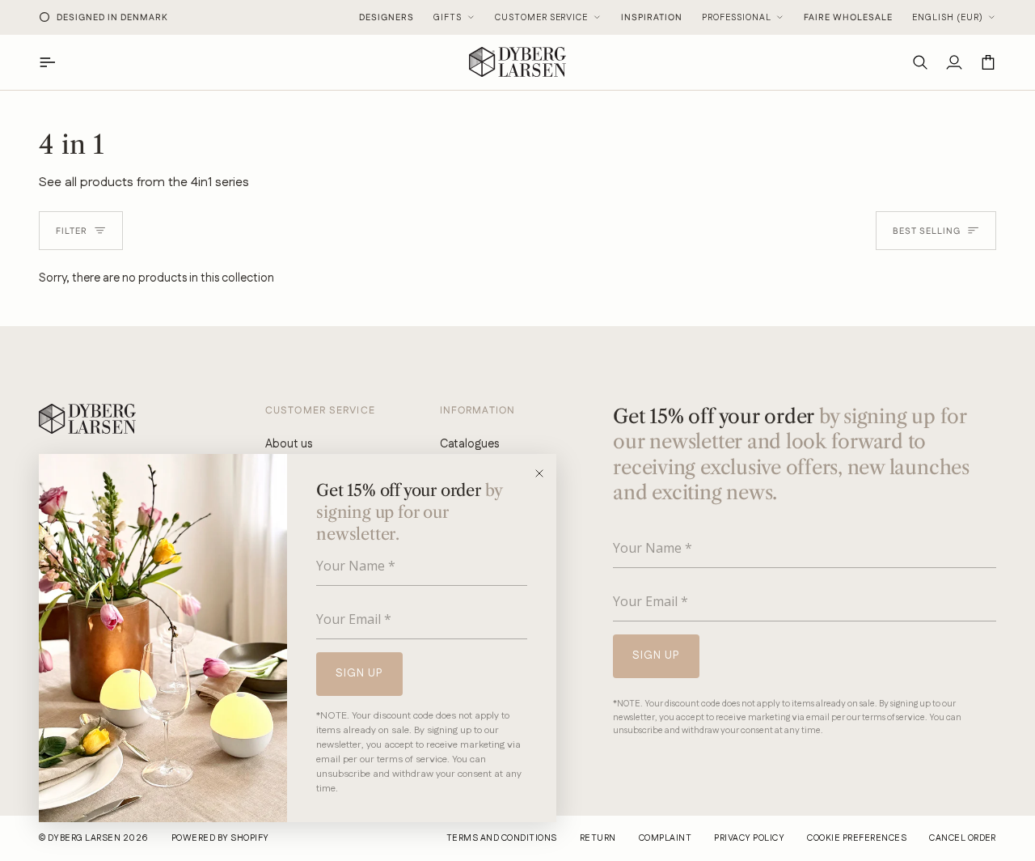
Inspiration (651, 17)
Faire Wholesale (848, 17)
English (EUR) (947, 17)
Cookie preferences (856, 838)
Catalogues (469, 443)
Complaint (665, 838)
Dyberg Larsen (84, 838)
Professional (736, 17)
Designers (386, 17)
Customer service (542, 17)
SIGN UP (359, 673)
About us (288, 443)
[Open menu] (56, 62)
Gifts (447, 17)
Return (598, 838)
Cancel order (962, 838)
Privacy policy (749, 838)
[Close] (544, 473)
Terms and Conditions (501, 838)
